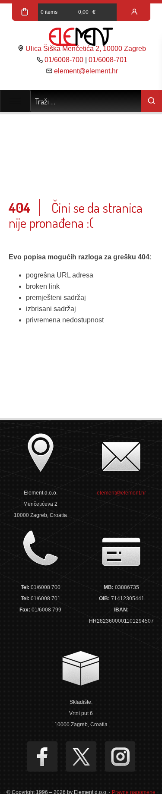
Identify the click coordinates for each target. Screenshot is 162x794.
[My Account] (134, 12)
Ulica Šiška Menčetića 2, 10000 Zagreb (85, 48)
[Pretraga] (151, 101)
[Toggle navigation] (15, 101)
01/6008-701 (108, 59)
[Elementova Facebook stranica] (42, 756)
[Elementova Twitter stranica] (81, 756)
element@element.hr (86, 71)
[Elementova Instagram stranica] (120, 756)
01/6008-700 (63, 59)
